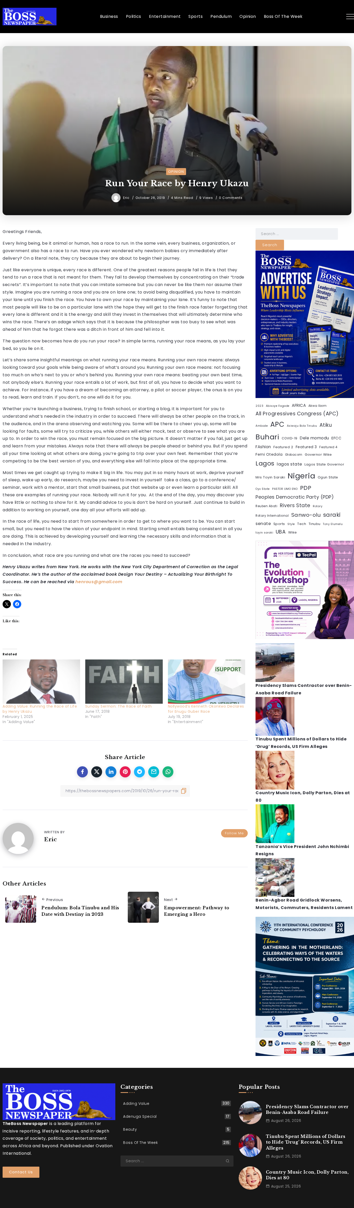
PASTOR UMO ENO (285, 489)
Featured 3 (306, 446)
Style (291, 524)
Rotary (317, 506)
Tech (301, 524)
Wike (292, 532)
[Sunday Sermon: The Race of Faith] (124, 681)
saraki (332, 515)
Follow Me (234, 833)
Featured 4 (328, 447)
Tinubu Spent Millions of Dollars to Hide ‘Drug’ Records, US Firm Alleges (305, 1142)
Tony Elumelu (333, 524)
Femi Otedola (269, 454)
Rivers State (295, 505)
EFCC (336, 438)
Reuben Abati (266, 506)
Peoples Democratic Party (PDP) (295, 497)
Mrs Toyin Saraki (270, 477)
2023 (259, 406)
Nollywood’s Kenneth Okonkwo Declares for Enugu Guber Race (206, 709)
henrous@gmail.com (99, 582)
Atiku (326, 425)
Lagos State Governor (324, 464)
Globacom (293, 455)
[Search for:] (297, 234)
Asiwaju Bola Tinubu (302, 426)
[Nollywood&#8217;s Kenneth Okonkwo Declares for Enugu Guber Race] (206, 681)
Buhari (267, 437)
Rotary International (272, 516)
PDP (305, 488)
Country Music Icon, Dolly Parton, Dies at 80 (307, 1174)
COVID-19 (290, 438)
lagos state (289, 464)
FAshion (263, 446)
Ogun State (328, 477)
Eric (127, 198)
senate (263, 524)
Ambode (262, 426)
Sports (279, 524)
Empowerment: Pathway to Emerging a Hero (196, 911)
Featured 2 (283, 447)
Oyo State (263, 489)
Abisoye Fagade (277, 406)
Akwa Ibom (317, 406)
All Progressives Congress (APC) (297, 413)
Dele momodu (314, 438)
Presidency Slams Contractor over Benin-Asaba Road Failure (307, 1109)
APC (277, 424)
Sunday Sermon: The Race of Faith (118, 706)
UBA (281, 532)
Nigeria (301, 476)
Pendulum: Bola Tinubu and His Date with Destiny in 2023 (80, 911)
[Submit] (229, 1161)
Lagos (265, 463)
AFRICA (299, 405)
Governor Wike (318, 454)
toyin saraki (264, 533)
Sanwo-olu (306, 515)
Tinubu (315, 524)
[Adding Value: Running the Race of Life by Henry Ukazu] (41, 681)
